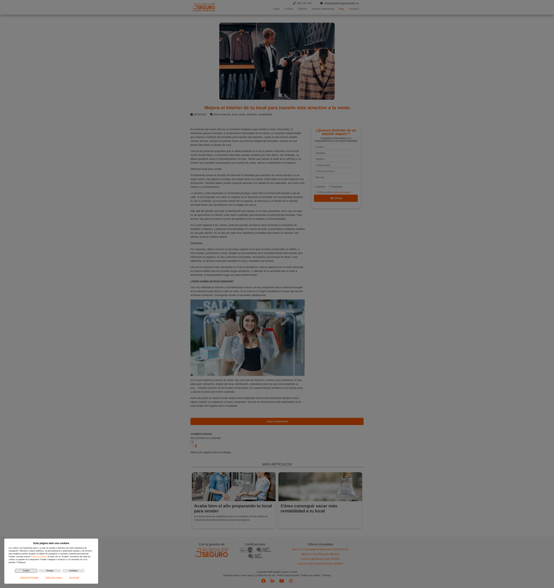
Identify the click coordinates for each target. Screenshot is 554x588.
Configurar (73, 571)
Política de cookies (39, 556)
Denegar (49, 571)
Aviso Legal (74, 577)
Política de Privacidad (29, 577)
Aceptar (26, 571)
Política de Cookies (54, 577)
